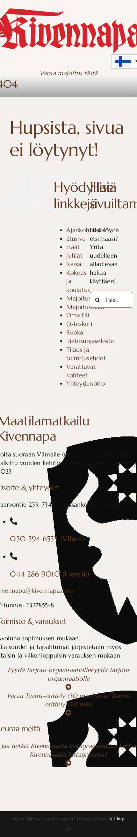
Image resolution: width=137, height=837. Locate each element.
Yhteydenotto (85, 383)
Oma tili (77, 315)
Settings (117, 818)
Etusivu (76, 238)
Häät (73, 247)
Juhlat (74, 255)
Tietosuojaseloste (90, 341)
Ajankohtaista (85, 230)
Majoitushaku (85, 307)
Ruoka (74, 332)
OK (69, 829)
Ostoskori (79, 323)
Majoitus (78, 298)
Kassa (73, 264)
